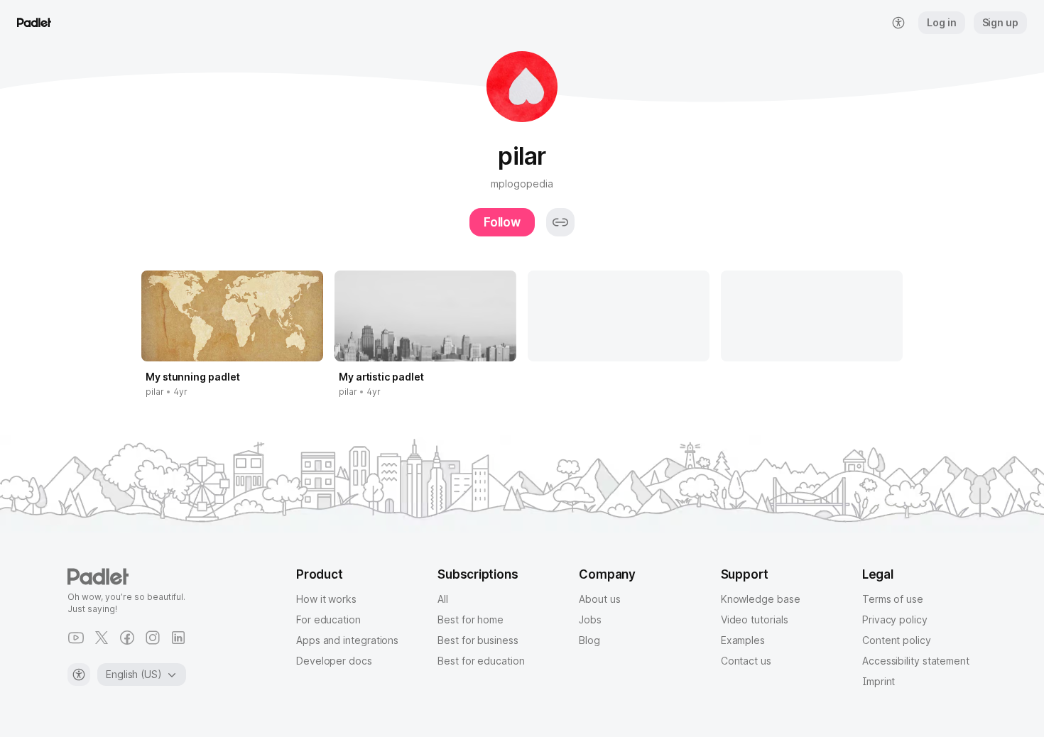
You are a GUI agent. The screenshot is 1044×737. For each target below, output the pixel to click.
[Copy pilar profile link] (560, 222)
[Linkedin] (178, 637)
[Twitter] (101, 637)
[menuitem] (898, 22)
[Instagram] (152, 637)
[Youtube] (76, 637)
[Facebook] (127, 637)
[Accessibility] (78, 674)
